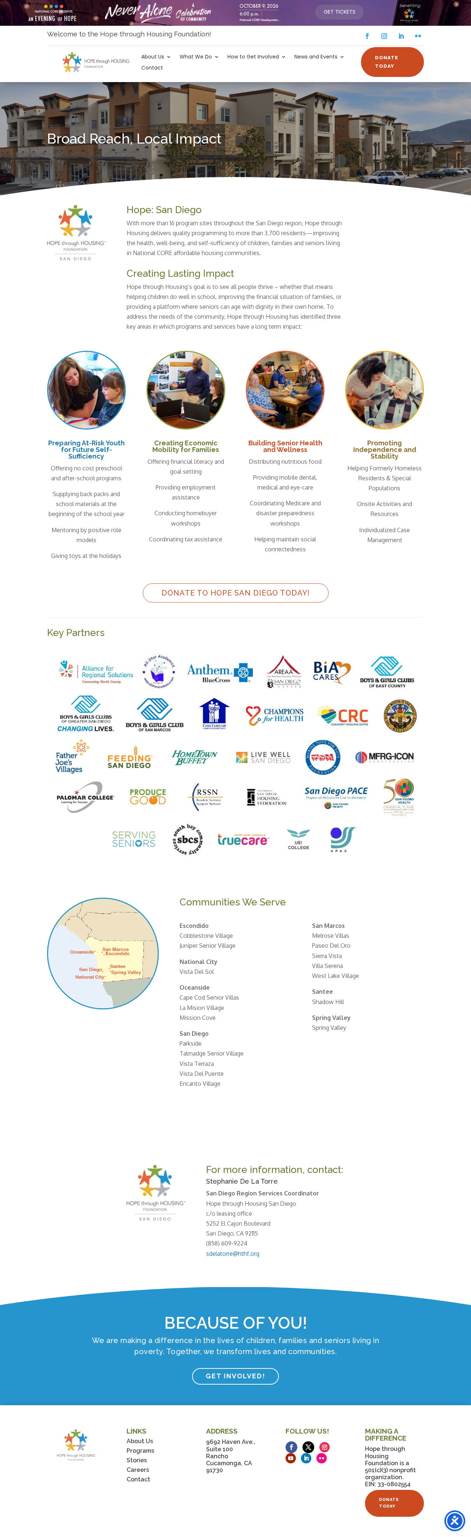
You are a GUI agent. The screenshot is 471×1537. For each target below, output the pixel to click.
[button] (367, 36)
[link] (339, 12)
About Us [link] (152, 57)
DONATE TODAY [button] (386, 61)
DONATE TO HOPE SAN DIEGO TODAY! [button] (236, 593)
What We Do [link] (196, 57)
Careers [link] (138, 1469)
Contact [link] (152, 68)
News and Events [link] (315, 57)
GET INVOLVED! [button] (235, 1376)
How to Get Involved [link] (253, 57)
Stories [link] (137, 1460)
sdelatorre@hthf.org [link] (232, 1253)
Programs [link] (140, 1450)
